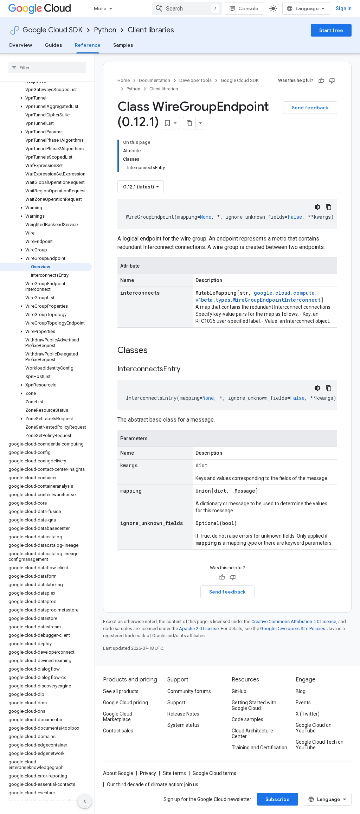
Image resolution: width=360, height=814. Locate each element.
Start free (331, 30)
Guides (53, 45)
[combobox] (187, 8)
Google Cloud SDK (52, 30)
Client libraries (151, 30)
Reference (88, 45)
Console (248, 8)
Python (105, 30)
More (100, 8)
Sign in (344, 8)
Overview (20, 45)
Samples (123, 45)
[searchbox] (47, 67)
